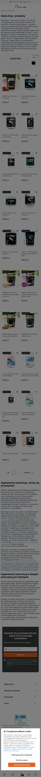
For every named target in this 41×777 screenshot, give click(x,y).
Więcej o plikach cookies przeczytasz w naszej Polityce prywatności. (18, 748)
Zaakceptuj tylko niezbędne (21, 755)
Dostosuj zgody (22, 760)
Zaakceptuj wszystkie (22, 765)
